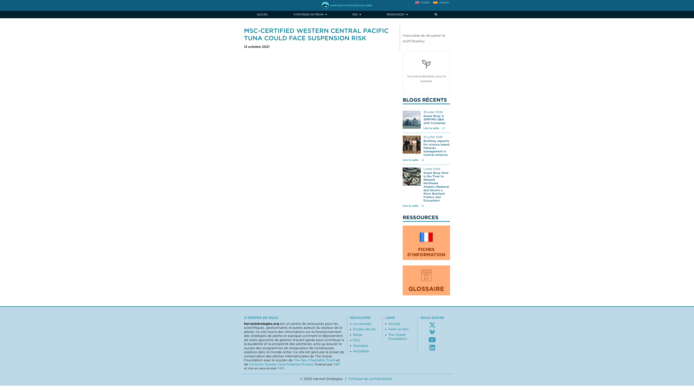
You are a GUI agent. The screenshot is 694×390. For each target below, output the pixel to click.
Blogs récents (425, 100)
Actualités (361, 351)
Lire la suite (431, 128)
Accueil (262, 14)
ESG (355, 14)
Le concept (362, 324)
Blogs (357, 335)
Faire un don (398, 329)
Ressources (395, 14)
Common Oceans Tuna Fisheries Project (281, 364)
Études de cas (364, 329)
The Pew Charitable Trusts (314, 360)
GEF (336, 364)
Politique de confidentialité (370, 379)
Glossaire (360, 346)
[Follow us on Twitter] (432, 325)
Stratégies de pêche (309, 14)
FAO (280, 368)
